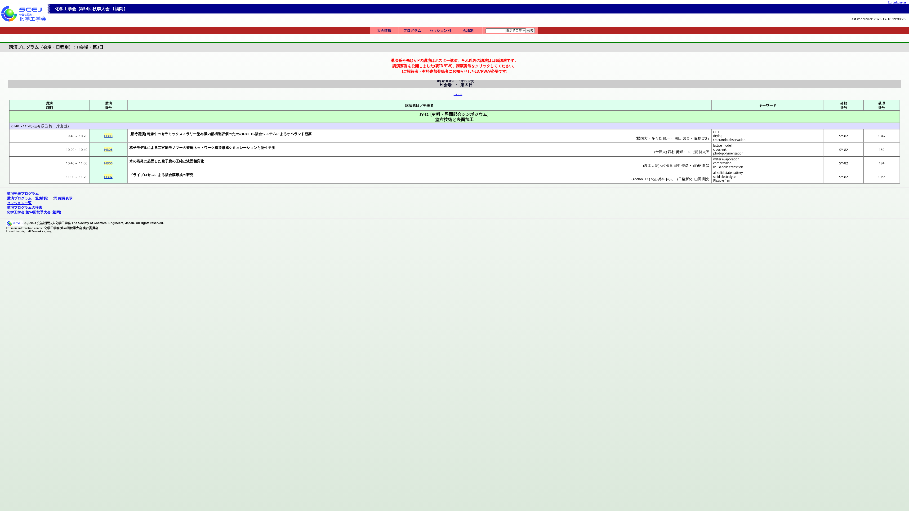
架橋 (189, 147)
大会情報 (384, 30)
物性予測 (268, 147)
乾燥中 (152, 133)
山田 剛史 (701, 178)
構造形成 (222, 147)
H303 (108, 135)
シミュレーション (243, 147)
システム (269, 133)
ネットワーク (204, 147)
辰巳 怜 (47, 125)
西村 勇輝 (675, 151)
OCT (716, 132)
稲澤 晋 (703, 165)
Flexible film (721, 180)
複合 (258, 133)
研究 (189, 174)
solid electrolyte (724, 177)
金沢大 (660, 151)
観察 (308, 133)
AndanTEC (641, 178)
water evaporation (726, 159)
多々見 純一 (660, 138)
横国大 (642, 138)
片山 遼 (62, 125)
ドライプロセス (141, 174)
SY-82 (458, 93)
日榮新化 (685, 178)
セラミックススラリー (179, 133)
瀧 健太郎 (701, 151)
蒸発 (140, 161)
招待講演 (138, 133)
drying (717, 136)
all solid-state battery (728, 173)
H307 (108, 176)
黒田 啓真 (682, 138)
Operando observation (729, 140)
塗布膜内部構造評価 (213, 133)
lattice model (722, 145)
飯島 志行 (701, 138)
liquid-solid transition (728, 167)
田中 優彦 (681, 165)
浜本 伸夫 (665, 178)
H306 (108, 163)
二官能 (163, 147)
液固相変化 (195, 161)
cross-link (719, 149)
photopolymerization (728, 153)
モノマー (176, 147)
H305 (108, 149)
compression (722, 163)
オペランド (296, 133)
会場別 (468, 30)
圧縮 (179, 161)
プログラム (412, 30)
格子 (133, 147)
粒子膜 (166, 161)
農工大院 (651, 165)
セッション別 (440, 30)
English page (897, 2)
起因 (150, 161)
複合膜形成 (174, 174)
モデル (142, 147)
